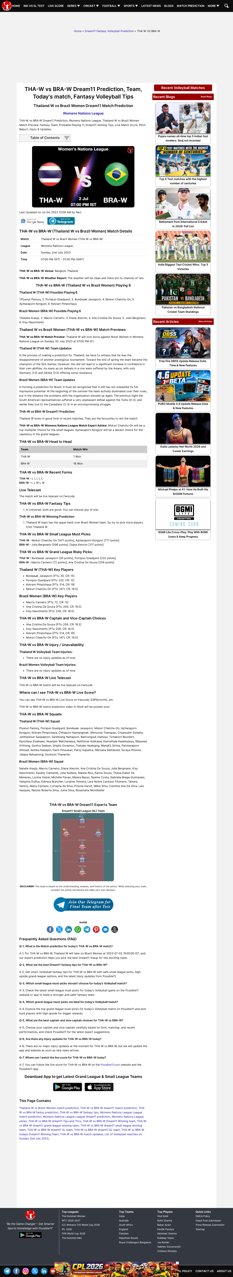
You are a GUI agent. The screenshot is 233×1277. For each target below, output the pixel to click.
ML (106, 929)
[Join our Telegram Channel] (83, 904)
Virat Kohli (162, 1216)
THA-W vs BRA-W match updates (81, 1134)
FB (51, 929)
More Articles (205, 321)
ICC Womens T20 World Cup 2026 (81, 1224)
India (122, 1216)
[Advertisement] (116, 19)
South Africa (126, 1224)
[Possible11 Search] (227, 6)
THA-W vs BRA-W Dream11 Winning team (109, 1121)
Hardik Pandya (165, 1229)
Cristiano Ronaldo (167, 1251)
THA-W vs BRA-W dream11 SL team (50, 1129)
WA (78, 929)
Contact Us (204, 1271)
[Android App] (30, 1238)
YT (54, 1270)
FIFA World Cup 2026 (73, 1233)
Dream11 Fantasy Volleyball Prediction (109, 31)
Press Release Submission (210, 1224)
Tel (8, 1270)
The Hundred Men (72, 1237)
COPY (115, 929)
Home (16, 5)
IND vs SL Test (34, 5)
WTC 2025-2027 (71, 1220)
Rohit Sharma (164, 1220)
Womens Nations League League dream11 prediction (76, 1116)
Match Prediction (190, 5)
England (123, 1229)
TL (88, 929)
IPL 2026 (67, 1229)
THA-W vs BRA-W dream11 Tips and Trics (54, 1121)
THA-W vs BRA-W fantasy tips (79, 1112)
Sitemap (200, 1229)
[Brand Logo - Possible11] (30, 1219)
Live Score (56, 5)
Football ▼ (111, 5)
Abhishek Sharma (167, 1233)
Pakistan (124, 1233)
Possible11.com (110, 1064)
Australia (124, 1220)
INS (26, 1270)
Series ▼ (73, 5)
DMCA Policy (203, 1216)
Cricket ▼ (91, 5)
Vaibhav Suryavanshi (168, 1246)
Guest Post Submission (208, 1220)
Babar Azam (164, 1224)
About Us (224, 1271)
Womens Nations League (83, 113)
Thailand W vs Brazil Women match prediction (49, 1108)
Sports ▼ (131, 5)
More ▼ (213, 5)
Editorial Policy (179, 1271)
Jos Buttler (163, 1242)
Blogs (168, 5)
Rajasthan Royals (128, 1237)
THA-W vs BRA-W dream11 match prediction (108, 1108)
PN (97, 929)
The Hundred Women (73, 1216)
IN (45, 1270)
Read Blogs (206, 96)
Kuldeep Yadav (165, 1237)
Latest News (151, 5)
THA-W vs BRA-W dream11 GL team (97, 1129)
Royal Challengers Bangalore (135, 1242)
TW (60, 929)
